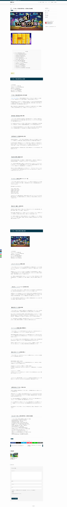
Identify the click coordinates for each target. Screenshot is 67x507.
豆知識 (47, 17)
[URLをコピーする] (40, 442)
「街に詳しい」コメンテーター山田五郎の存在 (21, 62)
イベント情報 (47, 10)
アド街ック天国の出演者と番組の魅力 (20, 60)
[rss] (55, 0)
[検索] (56, 0)
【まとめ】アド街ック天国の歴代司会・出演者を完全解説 (23, 67)
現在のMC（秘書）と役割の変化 (20, 59)
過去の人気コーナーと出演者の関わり (20, 65)
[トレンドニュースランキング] (49, 23)
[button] (13, 442)
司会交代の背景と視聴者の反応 (20, 57)
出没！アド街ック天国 (14, 98)
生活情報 (47, 15)
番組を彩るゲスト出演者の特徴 (20, 63)
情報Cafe (12, 2)
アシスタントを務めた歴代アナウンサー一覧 (21, 58)
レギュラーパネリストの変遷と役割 (20, 61)
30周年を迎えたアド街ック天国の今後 (20, 66)
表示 (13, 73)
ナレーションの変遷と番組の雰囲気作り (21, 64)
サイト (12, 487)
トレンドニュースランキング (48, 24)
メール (12, 484)
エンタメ (12, 10)
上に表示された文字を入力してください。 (16, 493)
